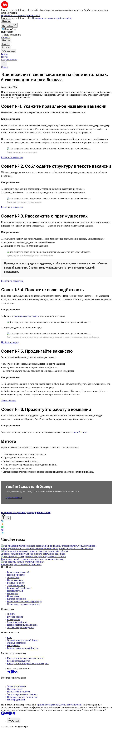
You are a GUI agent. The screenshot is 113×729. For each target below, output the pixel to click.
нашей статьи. (81, 432)
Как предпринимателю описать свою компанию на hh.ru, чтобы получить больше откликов (47, 548)
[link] (6, 47)
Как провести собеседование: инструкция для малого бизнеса (32, 559)
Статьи (4, 67)
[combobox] (13, 720)
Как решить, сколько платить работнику (21, 564)
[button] (4, 54)
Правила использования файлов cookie (51, 18)
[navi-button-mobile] (4, 63)
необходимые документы (26, 316)
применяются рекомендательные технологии (59, 704)
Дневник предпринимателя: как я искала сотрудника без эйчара (33, 553)
